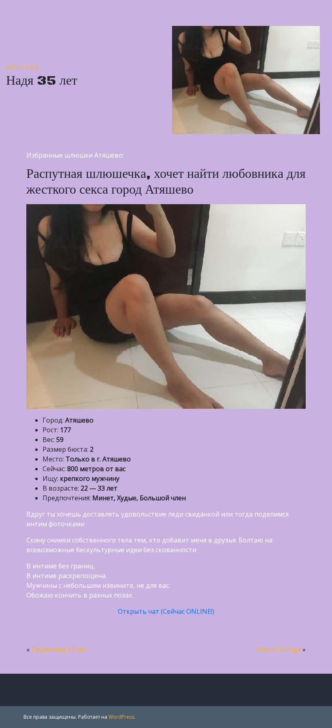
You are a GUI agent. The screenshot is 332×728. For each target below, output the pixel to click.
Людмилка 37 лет (59, 649)
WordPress (121, 716)
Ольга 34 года (279, 649)
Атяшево (23, 67)
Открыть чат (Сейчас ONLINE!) (166, 611)
